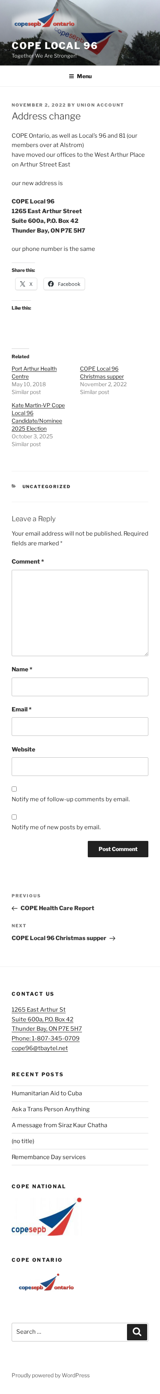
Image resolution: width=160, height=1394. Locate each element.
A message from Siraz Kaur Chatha (59, 1125)
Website (23, 749)
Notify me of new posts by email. (56, 827)
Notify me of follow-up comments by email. (71, 799)
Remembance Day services (49, 1157)
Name (22, 669)
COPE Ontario (37, 1260)
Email (21, 709)
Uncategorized (47, 486)
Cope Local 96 (55, 45)
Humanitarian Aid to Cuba (47, 1093)
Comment (28, 561)
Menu (84, 76)
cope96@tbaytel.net (40, 1048)
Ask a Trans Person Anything (51, 1109)
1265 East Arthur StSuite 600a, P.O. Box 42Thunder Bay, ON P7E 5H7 (47, 1019)
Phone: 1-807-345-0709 (46, 1038)
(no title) (23, 1141)
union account (100, 105)
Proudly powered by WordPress (51, 1375)
